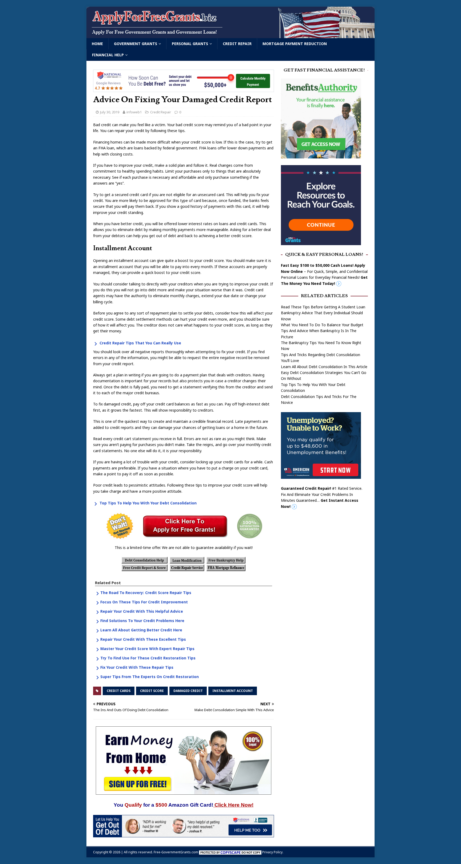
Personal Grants (190, 43)
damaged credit (188, 690)
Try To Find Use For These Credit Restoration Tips (148, 657)
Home (97, 43)
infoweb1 (134, 112)
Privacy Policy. (272, 852)
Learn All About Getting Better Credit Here (141, 629)
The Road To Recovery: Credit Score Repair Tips (145, 592)
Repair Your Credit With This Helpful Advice (141, 611)
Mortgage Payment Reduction (295, 43)
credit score (152, 690)
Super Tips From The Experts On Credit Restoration (149, 676)
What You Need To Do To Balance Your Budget (322, 324)
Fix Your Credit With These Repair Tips (136, 667)
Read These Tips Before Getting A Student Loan (323, 306)
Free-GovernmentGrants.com (176, 852)
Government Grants (135, 43)
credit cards (118, 690)
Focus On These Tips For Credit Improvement (144, 601)
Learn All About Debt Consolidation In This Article (324, 366)
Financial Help (108, 54)
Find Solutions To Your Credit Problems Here (142, 620)
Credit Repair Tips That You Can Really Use (140, 342)
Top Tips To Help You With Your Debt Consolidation (148, 502)
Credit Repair (237, 43)
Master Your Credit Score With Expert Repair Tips (147, 648)
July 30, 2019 (109, 112)
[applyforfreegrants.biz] (230, 35)
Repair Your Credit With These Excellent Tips (143, 639)
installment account (232, 690)
